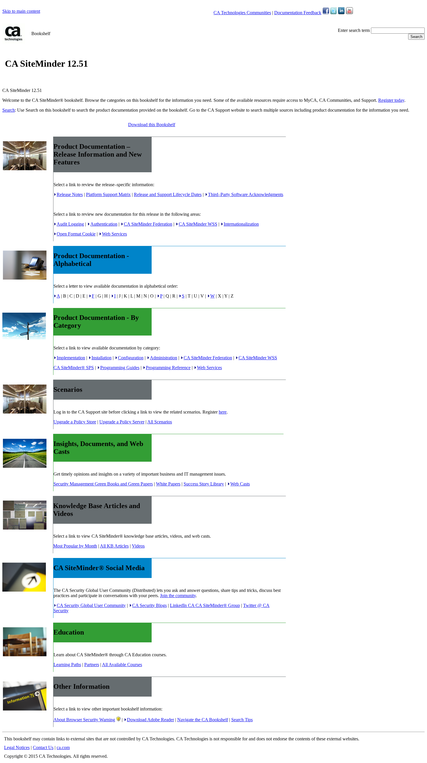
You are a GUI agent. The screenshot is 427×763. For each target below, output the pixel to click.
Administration (163, 357)
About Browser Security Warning (84, 719)
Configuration (130, 357)
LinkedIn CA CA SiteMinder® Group (205, 605)
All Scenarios (159, 421)
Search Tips (242, 719)
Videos (138, 545)
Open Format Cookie (76, 233)
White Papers (168, 483)
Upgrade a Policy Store (74, 421)
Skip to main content (21, 11)
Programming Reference (168, 367)
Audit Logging (70, 224)
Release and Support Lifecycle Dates (168, 194)
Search (8, 110)
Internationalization (241, 224)
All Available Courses (122, 664)
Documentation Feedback (297, 12)
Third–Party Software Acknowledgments (245, 194)
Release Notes (70, 194)
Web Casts (240, 483)
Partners (91, 664)
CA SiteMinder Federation (148, 224)
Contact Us (43, 747)
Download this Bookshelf (151, 124)
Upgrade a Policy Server (121, 421)
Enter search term (354, 30)
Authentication (103, 224)
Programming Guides (119, 367)
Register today (391, 100)
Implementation (71, 357)
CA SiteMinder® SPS (73, 367)
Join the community (178, 595)
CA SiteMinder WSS (198, 224)
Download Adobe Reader (150, 719)
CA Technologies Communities (242, 12)
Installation (102, 357)
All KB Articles (114, 545)
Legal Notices (17, 747)
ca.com (63, 747)
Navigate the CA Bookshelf (202, 719)
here (223, 411)
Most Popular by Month (75, 545)
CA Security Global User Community (91, 605)
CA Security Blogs (149, 605)
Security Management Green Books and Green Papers (103, 483)
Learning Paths (67, 664)
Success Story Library (204, 483)
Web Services (114, 233)
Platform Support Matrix (108, 194)
